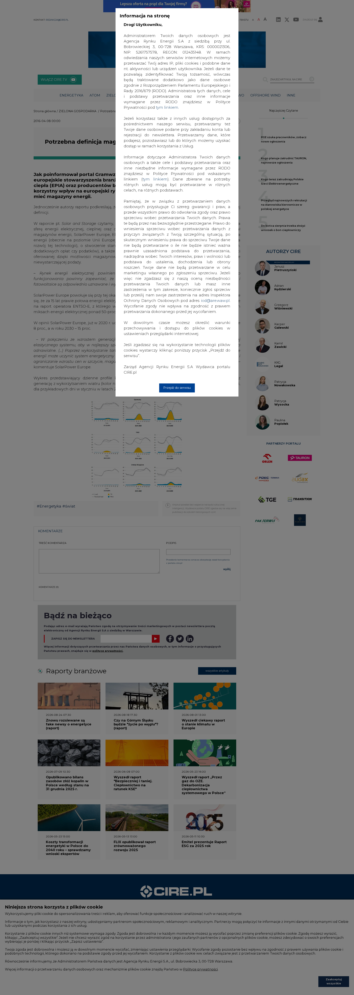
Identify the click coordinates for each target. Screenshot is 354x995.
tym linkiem (155, 179)
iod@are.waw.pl (215, 300)
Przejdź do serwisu (177, 388)
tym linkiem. (167, 107)
